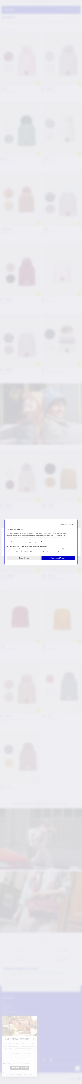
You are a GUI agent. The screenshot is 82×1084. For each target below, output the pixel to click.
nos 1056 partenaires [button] (27, 533)
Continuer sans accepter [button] (67, 524)
